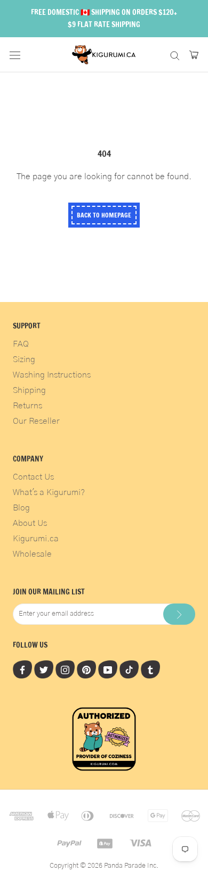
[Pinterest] (86, 669)
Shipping (29, 390)
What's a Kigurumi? (49, 492)
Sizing (24, 359)
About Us (30, 523)
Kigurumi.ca (36, 538)
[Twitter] (43, 669)
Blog (21, 508)
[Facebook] (22, 669)
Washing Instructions (52, 375)
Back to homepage (104, 215)
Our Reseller (36, 421)
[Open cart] (193, 54)
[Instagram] (65, 669)
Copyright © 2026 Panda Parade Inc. (104, 865)
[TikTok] (129, 669)
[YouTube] (107, 669)
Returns (27, 405)
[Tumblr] (150, 669)
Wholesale (32, 554)
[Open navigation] (15, 55)
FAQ (21, 344)
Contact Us (33, 477)
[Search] (175, 54)
